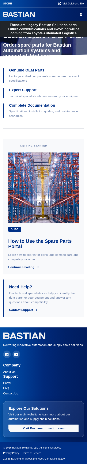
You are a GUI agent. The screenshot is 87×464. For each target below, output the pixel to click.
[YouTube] (16, 354)
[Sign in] (82, 14)
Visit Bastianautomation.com (43, 428)
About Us (9, 371)
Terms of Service (31, 453)
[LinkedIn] (7, 354)
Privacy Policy (11, 453)
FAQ (6, 388)
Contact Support (21, 310)
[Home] (19, 14)
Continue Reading (21, 267)
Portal (7, 382)
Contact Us (10, 393)
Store (7, 3)
